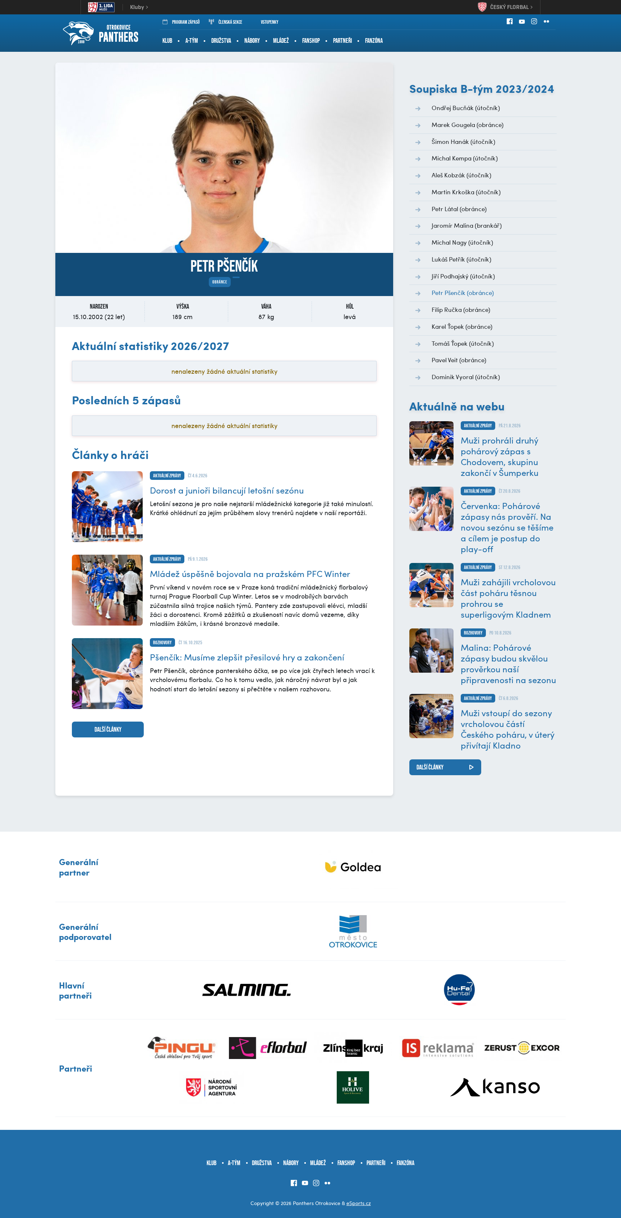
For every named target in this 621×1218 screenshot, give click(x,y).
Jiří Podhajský (463, 276)
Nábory (252, 40)
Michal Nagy (462, 242)
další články (108, 729)
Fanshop (311, 40)
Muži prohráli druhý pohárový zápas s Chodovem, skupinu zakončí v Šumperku (499, 456)
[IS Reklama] (438, 1048)
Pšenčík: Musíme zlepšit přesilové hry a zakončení (247, 657)
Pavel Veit (459, 359)
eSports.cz (358, 1203)
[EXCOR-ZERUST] (523, 1048)
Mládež (281, 40)
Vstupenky (270, 22)
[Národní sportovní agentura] (211, 1087)
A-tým (191, 40)
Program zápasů (186, 22)
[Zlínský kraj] (353, 1048)
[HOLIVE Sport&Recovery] (353, 1087)
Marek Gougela (467, 124)
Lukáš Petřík (461, 259)
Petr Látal (459, 208)
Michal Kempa (465, 158)
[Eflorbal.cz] (268, 1048)
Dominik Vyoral (466, 376)
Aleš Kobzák (461, 175)
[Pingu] (183, 1048)
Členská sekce (230, 22)
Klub (167, 40)
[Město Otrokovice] (353, 931)
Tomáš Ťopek (463, 343)
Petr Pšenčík (463, 292)
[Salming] (247, 990)
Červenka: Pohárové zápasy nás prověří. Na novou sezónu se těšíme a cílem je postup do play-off (507, 527)
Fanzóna (374, 40)
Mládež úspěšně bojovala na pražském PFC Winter (250, 573)
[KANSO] (495, 1087)
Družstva (221, 40)
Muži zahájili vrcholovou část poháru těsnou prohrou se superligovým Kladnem (508, 598)
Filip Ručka (461, 309)
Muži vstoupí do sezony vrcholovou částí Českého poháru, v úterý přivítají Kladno (507, 729)
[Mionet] (353, 866)
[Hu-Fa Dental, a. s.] (459, 990)
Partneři (342, 40)
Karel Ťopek (462, 326)
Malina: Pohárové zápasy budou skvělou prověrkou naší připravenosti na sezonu (508, 663)
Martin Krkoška (466, 191)
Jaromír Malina (467, 225)
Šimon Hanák (463, 141)
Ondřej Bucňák (466, 107)
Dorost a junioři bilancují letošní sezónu (227, 490)
